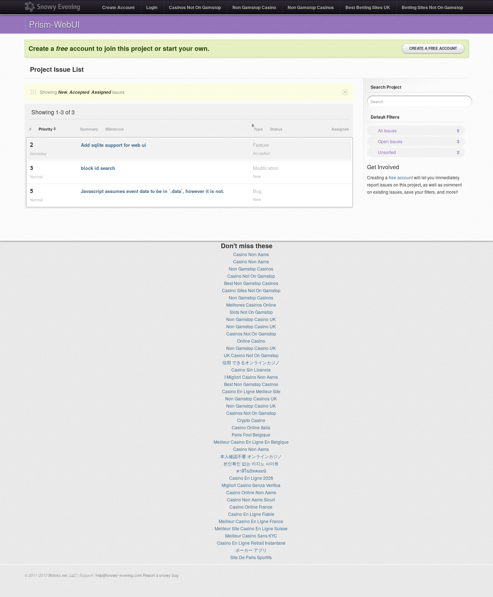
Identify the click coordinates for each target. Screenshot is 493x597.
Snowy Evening (52, 6)
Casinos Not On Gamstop (195, 7)
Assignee (340, 129)
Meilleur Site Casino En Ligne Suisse (251, 528)
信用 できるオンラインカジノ (251, 362)
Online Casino (251, 341)
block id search (98, 167)
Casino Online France (251, 507)
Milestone (114, 129)
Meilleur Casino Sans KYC (251, 535)
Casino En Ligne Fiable (251, 514)
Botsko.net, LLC (62, 575)
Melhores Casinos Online (251, 305)
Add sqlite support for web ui (113, 144)
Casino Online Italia (251, 427)
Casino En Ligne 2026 (251, 478)
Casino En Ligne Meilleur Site (251, 391)
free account (401, 177)
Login (151, 7)
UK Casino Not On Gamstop (251, 355)
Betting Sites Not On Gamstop (432, 7)
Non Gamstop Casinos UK (251, 398)
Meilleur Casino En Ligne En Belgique (251, 442)
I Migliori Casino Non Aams (251, 377)
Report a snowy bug (160, 575)
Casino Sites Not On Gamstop (251, 290)
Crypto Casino (251, 420)
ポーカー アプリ (251, 550)
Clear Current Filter (345, 92)
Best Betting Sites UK (367, 7)
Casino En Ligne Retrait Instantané (251, 543)
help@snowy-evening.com (118, 575)
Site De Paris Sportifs (251, 557)
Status (276, 129)
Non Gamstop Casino (254, 7)
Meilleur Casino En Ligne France (251, 521)
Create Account (118, 7)
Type (258, 129)
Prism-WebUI (54, 24)
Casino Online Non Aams (251, 492)
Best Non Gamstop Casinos (251, 283)
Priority (45, 129)
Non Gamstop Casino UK (251, 319)
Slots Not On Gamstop (251, 312)
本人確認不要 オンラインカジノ (251, 456)
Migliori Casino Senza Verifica (251, 485)
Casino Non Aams (251, 254)
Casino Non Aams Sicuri (251, 499)
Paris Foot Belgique (251, 434)
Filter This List (33, 92)
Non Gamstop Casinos (311, 7)
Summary (89, 129)
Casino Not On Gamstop (251, 276)
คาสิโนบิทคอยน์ (251, 470)
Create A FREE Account (433, 48)
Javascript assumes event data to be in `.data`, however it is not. (152, 191)
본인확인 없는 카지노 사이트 (251, 463)
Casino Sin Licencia (251, 369)
